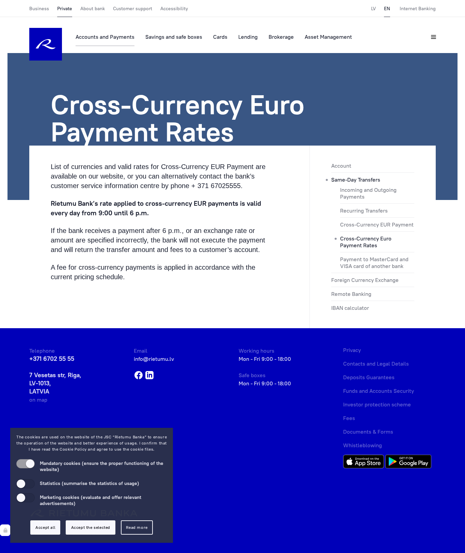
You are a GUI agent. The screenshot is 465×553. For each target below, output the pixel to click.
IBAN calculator (350, 307)
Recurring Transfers (364, 210)
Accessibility (174, 8)
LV (373, 8)
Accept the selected (90, 527)
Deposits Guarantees (369, 377)
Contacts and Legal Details (376, 363)
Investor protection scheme (377, 404)
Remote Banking (351, 293)
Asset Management (328, 36)
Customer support (132, 8)
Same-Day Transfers (355, 179)
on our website (101, 176)
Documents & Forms (368, 431)
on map (38, 399)
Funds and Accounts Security (378, 390)
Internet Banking (418, 8)
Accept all (45, 527)
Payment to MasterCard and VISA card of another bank (374, 262)
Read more (136, 527)
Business (39, 8)
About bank (92, 8)
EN (387, 8)
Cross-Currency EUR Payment (377, 224)
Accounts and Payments (105, 36)
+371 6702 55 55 (51, 359)
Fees (349, 418)
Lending (248, 36)
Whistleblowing (362, 445)
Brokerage (281, 36)
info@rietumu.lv (154, 358)
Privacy (352, 350)
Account (341, 165)
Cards (220, 36)
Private (64, 8)
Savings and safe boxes (173, 36)
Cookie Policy (73, 449)
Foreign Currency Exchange (365, 279)
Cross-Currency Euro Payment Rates (365, 242)
